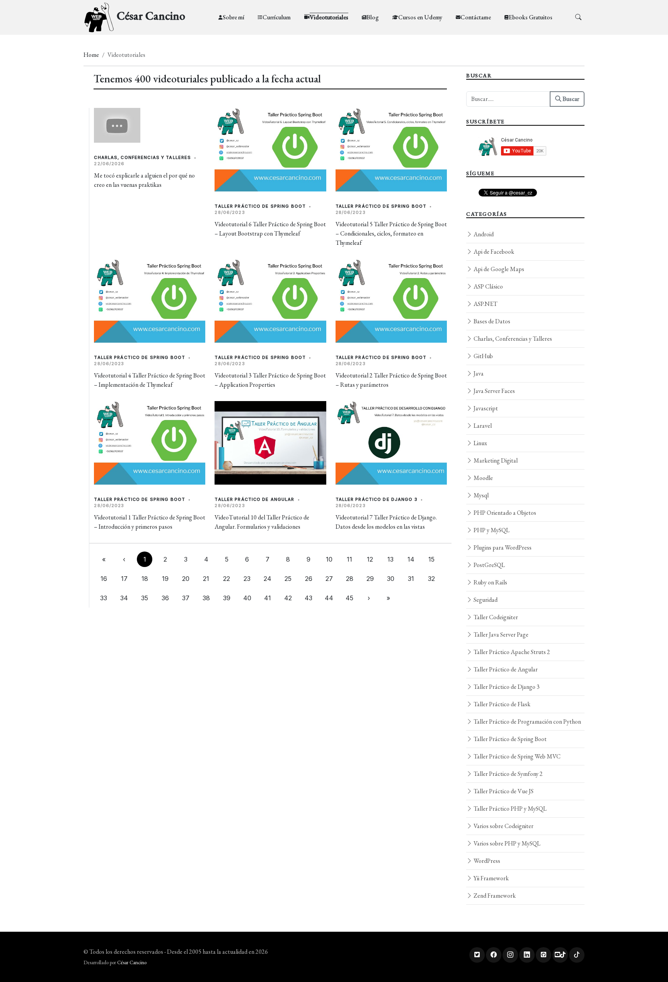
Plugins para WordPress (502, 547)
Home (91, 55)
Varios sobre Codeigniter (502, 826)
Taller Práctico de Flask (501, 704)
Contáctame (475, 17)
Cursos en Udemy (420, 17)
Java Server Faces (493, 391)
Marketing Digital (495, 460)
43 (308, 598)
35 (144, 598)
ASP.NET (485, 304)
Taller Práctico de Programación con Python (526, 721)
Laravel (482, 426)
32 (431, 578)
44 (329, 598)
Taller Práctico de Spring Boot (260, 206)
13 (390, 559)
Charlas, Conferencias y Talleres (142, 157)
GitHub (482, 356)
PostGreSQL (488, 565)
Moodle (482, 478)
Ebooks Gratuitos (530, 17)
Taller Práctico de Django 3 (377, 499)
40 (247, 598)
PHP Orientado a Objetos (504, 513)
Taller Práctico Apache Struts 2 (511, 652)
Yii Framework (490, 878)
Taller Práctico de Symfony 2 (507, 774)
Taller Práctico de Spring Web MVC (516, 756)
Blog (372, 17)
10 (329, 559)
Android (483, 234)
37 (185, 598)
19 (165, 578)
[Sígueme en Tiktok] (576, 955)
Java (478, 373)
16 (104, 578)
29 (370, 578)
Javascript (485, 408)
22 (226, 578)
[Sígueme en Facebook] (493, 955)
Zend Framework (494, 895)
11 (349, 559)
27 (329, 578)
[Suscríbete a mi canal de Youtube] (560, 955)
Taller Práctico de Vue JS (502, 791)
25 (288, 578)
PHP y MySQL (491, 530)
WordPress (486, 861)
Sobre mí (233, 17)
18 (144, 578)
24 (267, 578)
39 (226, 598)
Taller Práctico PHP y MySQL (509, 808)
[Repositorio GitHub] (543, 955)
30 (390, 578)
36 (165, 598)
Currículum (276, 17)
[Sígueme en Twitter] (477, 955)
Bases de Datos (491, 321)
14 (410, 559)
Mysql (480, 495)
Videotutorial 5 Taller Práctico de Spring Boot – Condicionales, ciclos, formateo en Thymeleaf (391, 233)
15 (431, 559)
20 (185, 578)
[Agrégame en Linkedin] (527, 955)
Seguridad (485, 600)
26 (308, 578)
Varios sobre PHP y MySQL (506, 843)
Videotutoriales (329, 17)
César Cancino (132, 962)
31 (411, 578)
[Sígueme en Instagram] (510, 955)
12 (370, 559)
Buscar (570, 99)
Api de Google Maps (498, 269)
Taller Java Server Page (500, 634)
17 (124, 578)
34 (124, 598)
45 (349, 598)
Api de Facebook (493, 252)
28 (349, 578)
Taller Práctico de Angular (254, 499)
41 (267, 598)
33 (103, 598)
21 (206, 578)
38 (206, 598)
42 (288, 598)
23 (247, 578)
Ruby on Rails (489, 582)
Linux (479, 443)
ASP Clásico (487, 286)
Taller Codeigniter (495, 617)
